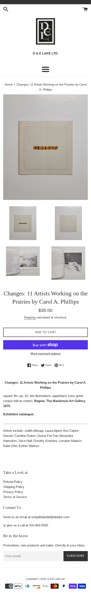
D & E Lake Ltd (56, 578)
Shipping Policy (13, 487)
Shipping (30, 317)
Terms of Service (15, 497)
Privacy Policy (13, 492)
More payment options (45, 353)
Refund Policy (12, 482)
